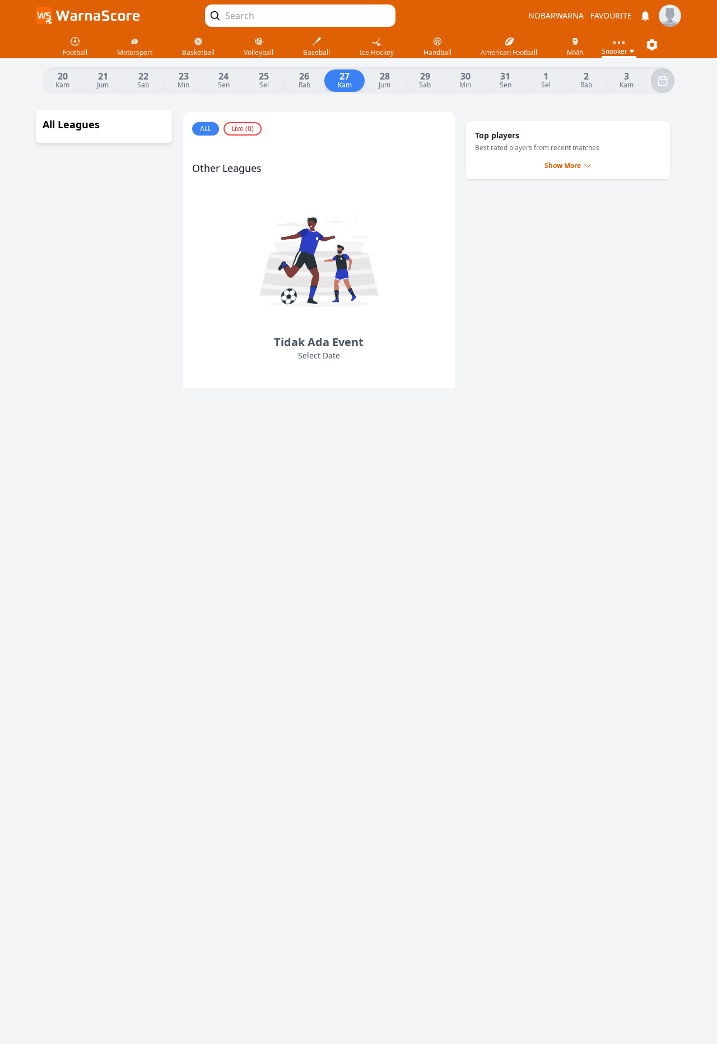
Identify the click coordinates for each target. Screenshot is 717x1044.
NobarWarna (556, 15)
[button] (652, 45)
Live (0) (242, 128)
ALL (205, 128)
